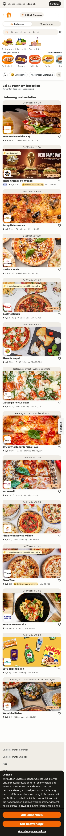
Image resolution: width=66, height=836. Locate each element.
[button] (7, 14)
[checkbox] (8, 61)
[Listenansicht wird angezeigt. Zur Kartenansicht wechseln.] (61, 32)
